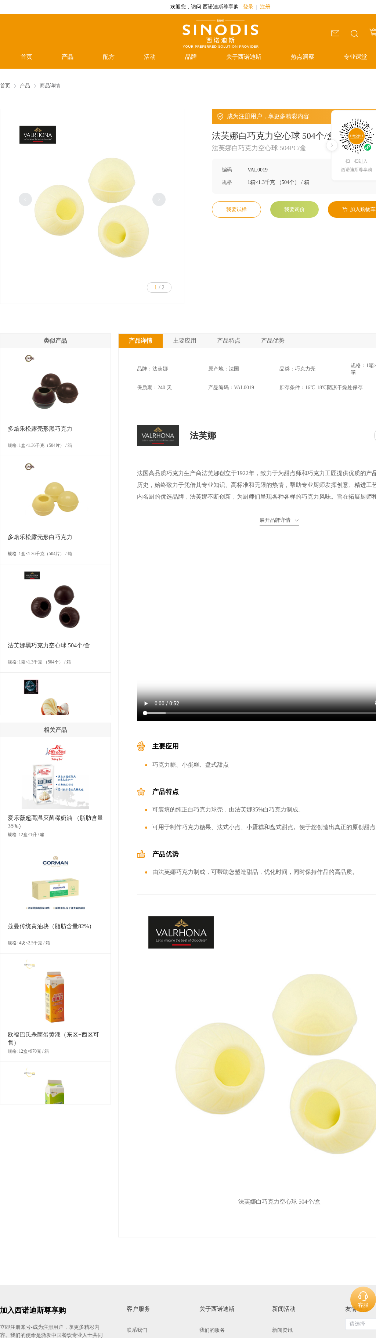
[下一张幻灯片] (159, 199)
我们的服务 (212, 1330)
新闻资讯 (282, 1330)
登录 (248, 7)
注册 (265, 7)
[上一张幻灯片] (25, 199)
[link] (5, 85)
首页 (26, 57)
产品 (67, 57)
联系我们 (137, 1330)
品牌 (191, 57)
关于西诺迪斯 (243, 57)
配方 (109, 57)
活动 (150, 57)
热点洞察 (302, 57)
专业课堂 (355, 57)
